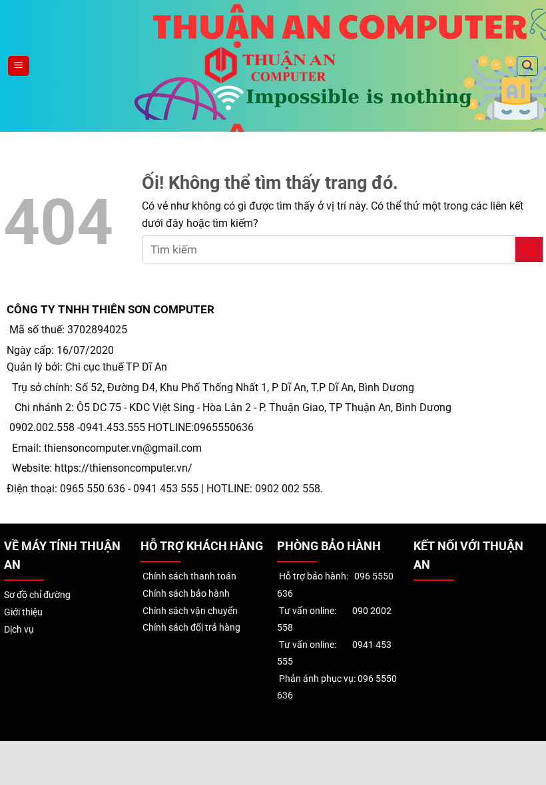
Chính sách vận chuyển (189, 611)
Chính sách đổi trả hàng (190, 627)
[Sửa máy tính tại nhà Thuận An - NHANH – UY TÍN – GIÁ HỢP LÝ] (273, 65)
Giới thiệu (23, 612)
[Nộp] (529, 249)
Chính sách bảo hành (185, 593)
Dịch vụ (19, 629)
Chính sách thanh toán (188, 576)
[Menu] (18, 66)
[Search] (527, 66)
